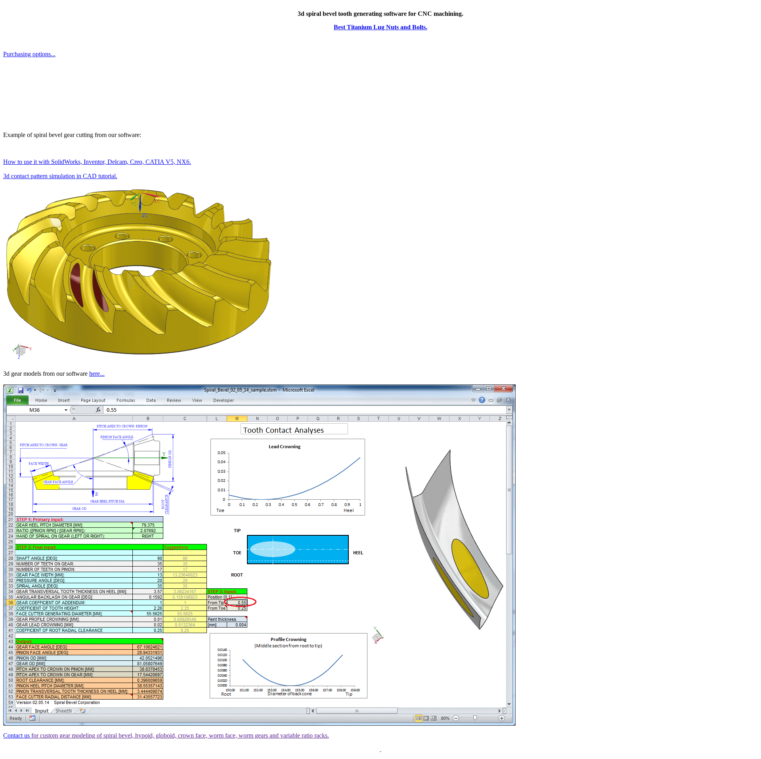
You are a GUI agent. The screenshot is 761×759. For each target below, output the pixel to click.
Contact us (16, 735)
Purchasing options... (29, 54)
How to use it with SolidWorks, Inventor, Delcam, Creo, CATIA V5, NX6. (97, 161)
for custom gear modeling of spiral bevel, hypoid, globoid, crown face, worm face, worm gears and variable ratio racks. (179, 735)
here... (97, 373)
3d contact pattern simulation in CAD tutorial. (60, 176)
